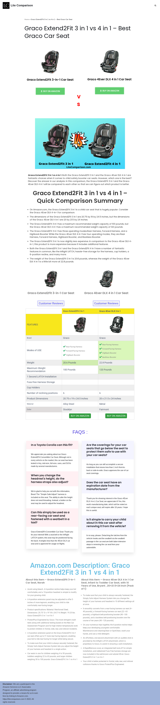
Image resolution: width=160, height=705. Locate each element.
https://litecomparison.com (13, 699)
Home (26, 19)
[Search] (155, 5)
